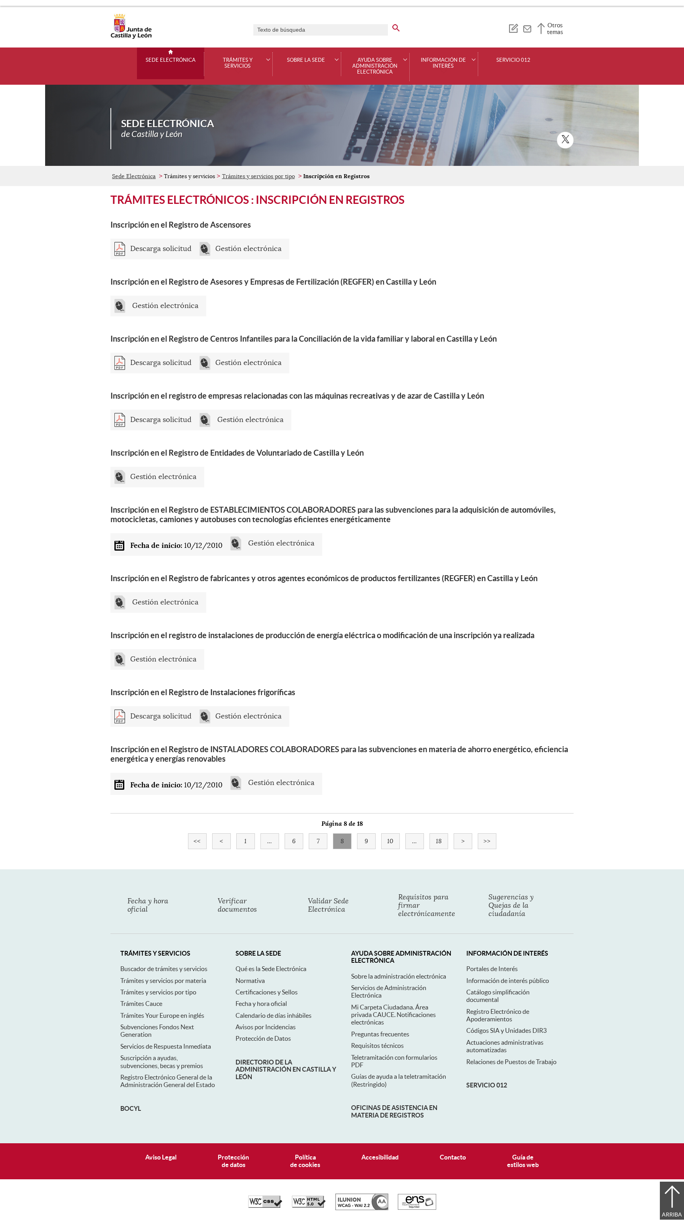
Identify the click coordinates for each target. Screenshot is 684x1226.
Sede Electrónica (171, 60)
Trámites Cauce (141, 1003)
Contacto (453, 1157)
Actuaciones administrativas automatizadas (504, 1046)
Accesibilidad (380, 1157)
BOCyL (130, 1108)
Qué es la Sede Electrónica (271, 968)
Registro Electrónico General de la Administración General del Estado (167, 1081)
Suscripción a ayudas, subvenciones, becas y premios (161, 1061)
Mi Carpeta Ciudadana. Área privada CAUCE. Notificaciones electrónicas (393, 1015)
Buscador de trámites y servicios (163, 968)
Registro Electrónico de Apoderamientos (497, 1015)
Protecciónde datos (233, 1161)
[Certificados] (417, 1208)
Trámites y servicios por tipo (258, 176)
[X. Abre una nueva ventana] (565, 140)
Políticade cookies (305, 1161)
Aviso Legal (161, 1157)
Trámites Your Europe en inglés (162, 1015)
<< (200, 841)
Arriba (672, 1214)
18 (442, 841)
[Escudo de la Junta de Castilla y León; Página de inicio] (131, 37)
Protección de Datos (263, 1038)
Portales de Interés (492, 968)
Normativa (250, 980)
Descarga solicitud (161, 249)
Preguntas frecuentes (380, 1034)
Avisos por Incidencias (266, 1026)
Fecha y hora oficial (261, 1003)
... (273, 841)
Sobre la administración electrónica (398, 976)
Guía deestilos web (523, 1161)
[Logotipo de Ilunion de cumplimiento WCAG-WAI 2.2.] (361, 1208)
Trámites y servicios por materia (163, 980)
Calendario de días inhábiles (274, 1015)
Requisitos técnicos (377, 1045)
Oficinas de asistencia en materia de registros (394, 1111)
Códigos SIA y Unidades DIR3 (506, 1030)
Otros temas (555, 28)
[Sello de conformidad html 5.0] (309, 1206)
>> (489, 841)
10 (393, 841)
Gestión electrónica (248, 249)
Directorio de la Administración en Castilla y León (286, 1069)
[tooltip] (513, 27)
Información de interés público (507, 980)
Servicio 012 (513, 60)
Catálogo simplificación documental (498, 995)
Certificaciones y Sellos (267, 992)
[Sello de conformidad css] (265, 1206)
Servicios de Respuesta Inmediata (165, 1046)
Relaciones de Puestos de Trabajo (511, 1061)
